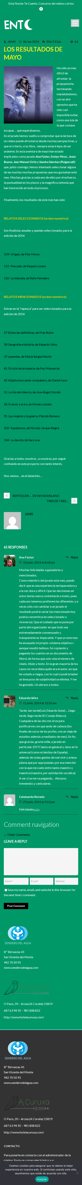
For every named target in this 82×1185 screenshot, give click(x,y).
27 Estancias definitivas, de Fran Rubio (29, 332)
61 (76, 41)
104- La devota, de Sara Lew (22, 440)
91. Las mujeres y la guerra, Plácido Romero (32, 416)
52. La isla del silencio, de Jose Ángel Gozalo (32, 392)
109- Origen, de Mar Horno (22, 254)
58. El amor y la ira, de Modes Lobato (28, 404)
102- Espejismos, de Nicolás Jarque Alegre (31, 428)
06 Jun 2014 (31, 41)
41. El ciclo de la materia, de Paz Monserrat (32, 368)
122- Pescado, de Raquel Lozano (25, 266)
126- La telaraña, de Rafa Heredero (26, 278)
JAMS (12, 41)
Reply (74, 557)
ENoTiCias (54, 41)
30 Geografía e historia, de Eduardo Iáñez (30, 344)
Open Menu (75, 23)
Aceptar (42, 1179)
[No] (77, 1173)
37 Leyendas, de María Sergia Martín (27, 356)
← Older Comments (17, 834)
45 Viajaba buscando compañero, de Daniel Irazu (35, 380)
